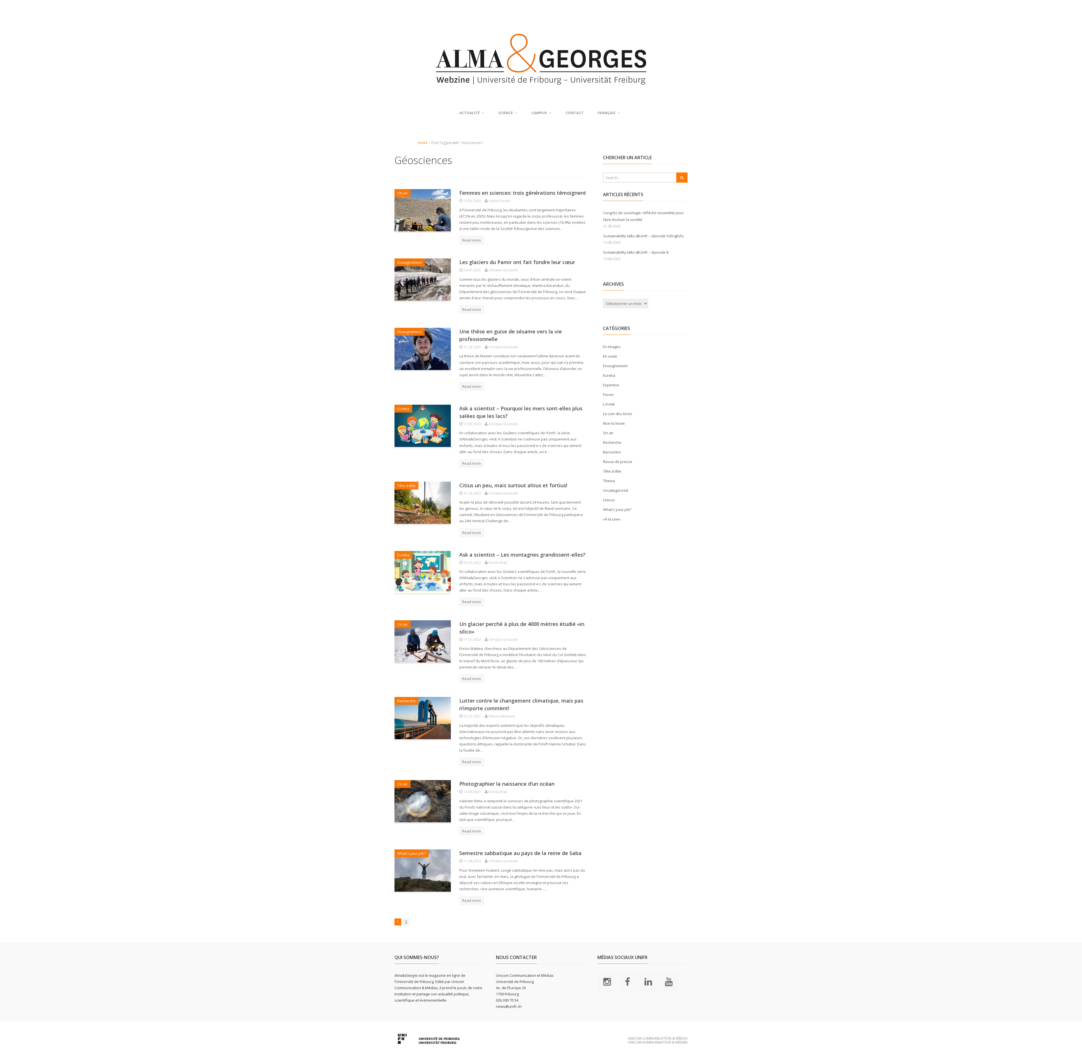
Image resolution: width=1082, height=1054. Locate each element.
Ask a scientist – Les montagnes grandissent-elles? (522, 554)
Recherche (406, 700)
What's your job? (411, 853)
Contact (575, 112)
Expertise (611, 385)
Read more (471, 240)
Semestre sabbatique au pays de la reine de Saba (520, 853)
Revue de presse (617, 461)
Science (505, 112)
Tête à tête (406, 485)
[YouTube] (668, 981)
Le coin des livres (617, 413)
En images (611, 346)
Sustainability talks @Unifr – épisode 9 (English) (643, 235)
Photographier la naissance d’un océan (507, 783)
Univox (609, 499)
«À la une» (611, 519)
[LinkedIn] (648, 981)
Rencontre (612, 452)
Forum (608, 394)
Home (422, 142)
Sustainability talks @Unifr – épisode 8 (635, 252)
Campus (539, 112)
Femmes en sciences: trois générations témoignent (522, 192)
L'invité (609, 404)
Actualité (469, 112)
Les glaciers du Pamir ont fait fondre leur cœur (517, 262)
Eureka (403, 408)
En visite (610, 356)
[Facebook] (627, 981)
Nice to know (614, 423)
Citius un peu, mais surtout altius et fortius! (513, 485)
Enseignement (409, 262)
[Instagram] (607, 981)
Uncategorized (615, 490)
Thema (609, 480)
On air (402, 193)
